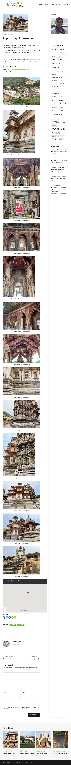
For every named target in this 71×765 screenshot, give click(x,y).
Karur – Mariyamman (57, 162)
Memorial (55, 93)
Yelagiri (54, 139)
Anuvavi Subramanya (57, 183)
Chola (64, 53)
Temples (12, 629)
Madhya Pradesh (61, 751)
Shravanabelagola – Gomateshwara (56, 190)
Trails (55, 122)
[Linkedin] (9, 617)
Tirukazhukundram (56, 185)
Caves (62, 49)
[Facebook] (4, 617)
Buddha (54, 49)
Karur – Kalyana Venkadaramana (59, 149)
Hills (61, 64)
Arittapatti (54, 153)
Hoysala (55, 71)
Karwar (62, 80)
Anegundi (60, 42)
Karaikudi (54, 80)
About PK (54, 4)
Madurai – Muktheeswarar (58, 171)
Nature (35, 4)
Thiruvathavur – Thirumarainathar (59, 160)
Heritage (41, 4)
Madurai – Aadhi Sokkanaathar (59, 178)
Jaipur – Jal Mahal (9, 658)
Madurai (55, 86)
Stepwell (61, 110)
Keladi (53, 83)
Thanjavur (55, 118)
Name (4, 692)
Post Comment (34, 714)
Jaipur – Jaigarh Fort (33, 658)
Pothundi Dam (55, 180)
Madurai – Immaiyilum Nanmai (59, 176)
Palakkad (54, 104)
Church (54, 56)
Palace (60, 100)
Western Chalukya (57, 136)
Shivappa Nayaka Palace (27, 753)
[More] (15, 617)
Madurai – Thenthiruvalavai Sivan (59, 169)
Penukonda (61, 107)
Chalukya (55, 53)
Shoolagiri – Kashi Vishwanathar (59, 193)
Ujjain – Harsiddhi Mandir (60, 753)
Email (24, 692)
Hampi (62, 60)
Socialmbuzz (35, 762)
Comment (5, 671)
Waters (56, 133)
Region (47, 4)
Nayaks (62, 96)
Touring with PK (6, 41)
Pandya (54, 107)
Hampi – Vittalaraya (9, 753)
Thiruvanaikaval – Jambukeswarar (59, 187)
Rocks (54, 110)
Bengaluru (57, 45)
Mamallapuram (56, 90)
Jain (63, 71)
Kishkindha (61, 83)
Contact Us (62, 4)
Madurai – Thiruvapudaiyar (58, 167)
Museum (55, 96)
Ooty (53, 100)
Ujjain (63, 122)
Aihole (53, 42)
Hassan (54, 63)
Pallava (63, 104)
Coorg (60, 56)
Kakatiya (54, 74)
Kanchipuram (57, 77)
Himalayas (56, 67)
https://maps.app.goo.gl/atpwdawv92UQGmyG (19, 69)
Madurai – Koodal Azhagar (58, 158)
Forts (54, 60)
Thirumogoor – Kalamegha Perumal (60, 173)
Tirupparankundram (56, 155)
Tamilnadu (43, 751)
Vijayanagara (59, 129)
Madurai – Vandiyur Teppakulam (59, 165)
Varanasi (54, 125)
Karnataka (10, 751)
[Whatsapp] (12, 617)
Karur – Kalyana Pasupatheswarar (59, 151)
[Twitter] (7, 617)
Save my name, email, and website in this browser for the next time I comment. (21, 708)
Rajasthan (10, 34)
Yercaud (61, 139)
